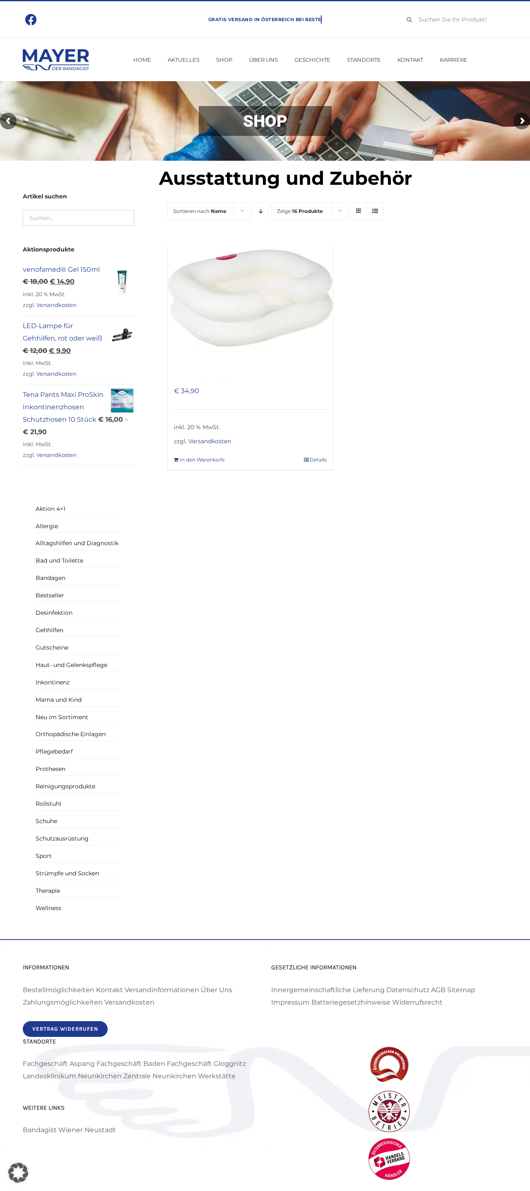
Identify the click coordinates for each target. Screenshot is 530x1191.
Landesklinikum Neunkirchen (72, 1076)
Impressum (290, 1002)
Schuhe (46, 821)
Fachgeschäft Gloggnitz (206, 1064)
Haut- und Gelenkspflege (71, 665)
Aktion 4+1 (50, 508)
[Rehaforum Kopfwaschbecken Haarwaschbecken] (250, 298)
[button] (18, 1173)
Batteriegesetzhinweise (350, 1002)
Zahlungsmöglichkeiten (63, 1002)
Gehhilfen (49, 630)
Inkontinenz (53, 682)
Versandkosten (209, 441)
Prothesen (50, 769)
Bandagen (50, 578)
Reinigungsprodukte (65, 786)
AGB (438, 990)
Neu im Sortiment (62, 717)
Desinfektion (54, 612)
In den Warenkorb (202, 460)
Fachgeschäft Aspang (59, 1064)
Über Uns (216, 990)
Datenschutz (407, 990)
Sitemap (461, 990)
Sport (44, 856)
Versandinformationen (162, 990)
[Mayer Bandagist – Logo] (56, 52)
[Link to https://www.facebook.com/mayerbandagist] (31, 19)
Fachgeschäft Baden (130, 1064)
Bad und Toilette (59, 560)
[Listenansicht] (375, 211)
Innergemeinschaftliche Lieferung (328, 990)
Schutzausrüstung (62, 838)
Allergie (47, 526)
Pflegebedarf (54, 751)
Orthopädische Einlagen (71, 734)
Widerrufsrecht (417, 1002)
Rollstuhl (48, 803)
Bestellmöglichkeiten (58, 990)
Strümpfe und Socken (67, 873)
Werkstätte (217, 1076)
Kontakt (109, 990)
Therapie (48, 890)
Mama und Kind (59, 699)
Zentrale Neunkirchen (159, 1076)
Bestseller (50, 595)
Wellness (48, 908)
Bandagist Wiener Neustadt (69, 1130)
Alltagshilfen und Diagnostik (77, 543)
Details (318, 460)
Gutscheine (52, 647)
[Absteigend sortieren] (261, 211)
